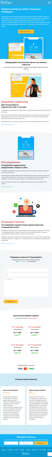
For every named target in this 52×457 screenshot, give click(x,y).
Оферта (28, 449)
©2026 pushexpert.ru (26, 454)
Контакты (34, 449)
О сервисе (10, 449)
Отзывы (22, 449)
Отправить (9, 301)
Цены (16, 449)
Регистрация (42, 449)
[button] (24, 429)
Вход (49, 449)
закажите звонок (22, 261)
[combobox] (20, 443)
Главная (3, 449)
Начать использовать (7, 124)
